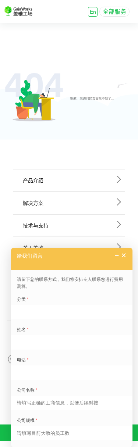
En (93, 11)
